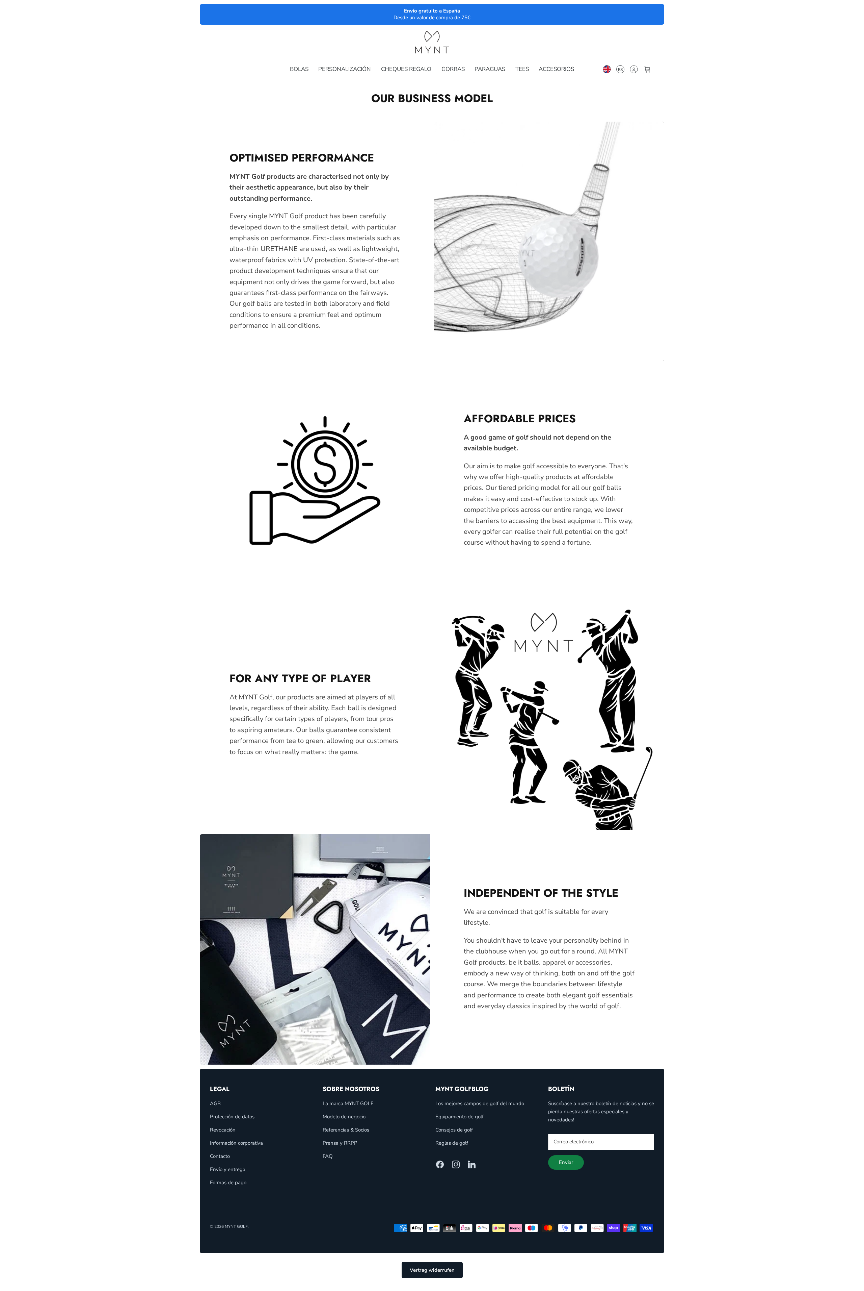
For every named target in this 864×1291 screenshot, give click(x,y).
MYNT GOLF (236, 1226)
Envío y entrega (227, 1169)
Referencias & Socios (346, 1129)
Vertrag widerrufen (432, 1270)
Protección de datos (232, 1116)
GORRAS (453, 69)
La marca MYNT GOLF (348, 1103)
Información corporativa (236, 1143)
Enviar (566, 1162)
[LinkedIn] (472, 1164)
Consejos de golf (454, 1129)
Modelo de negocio (344, 1116)
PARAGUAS (490, 69)
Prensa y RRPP (340, 1143)
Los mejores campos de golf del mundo (479, 1103)
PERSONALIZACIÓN (344, 69)
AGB (215, 1103)
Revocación (223, 1129)
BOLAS (299, 69)
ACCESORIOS (556, 69)
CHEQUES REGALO (406, 69)
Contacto (220, 1156)
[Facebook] (440, 1164)
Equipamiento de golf (459, 1116)
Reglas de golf (451, 1143)
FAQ (328, 1156)
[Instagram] (456, 1164)
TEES (522, 69)
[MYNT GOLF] (432, 42)
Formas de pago (228, 1182)
